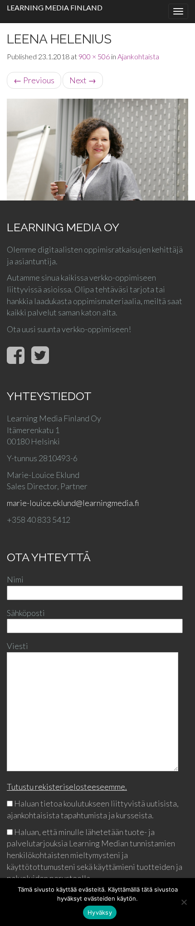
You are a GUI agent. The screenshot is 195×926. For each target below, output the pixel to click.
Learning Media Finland (54, 7)
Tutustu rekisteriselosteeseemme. (67, 787)
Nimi (15, 579)
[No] (183, 902)
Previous (34, 80)
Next (82, 80)
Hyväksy (100, 912)
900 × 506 (94, 56)
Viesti (17, 646)
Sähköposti (26, 613)
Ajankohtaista (138, 56)
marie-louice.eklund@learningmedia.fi (73, 503)
